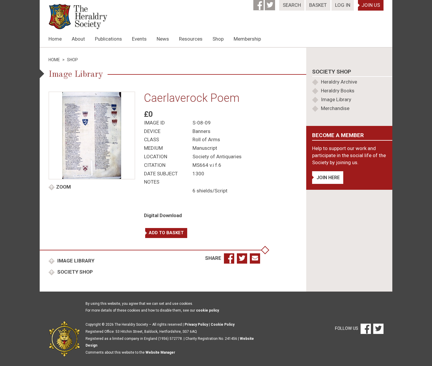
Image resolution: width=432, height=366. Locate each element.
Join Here (328, 177)
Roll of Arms (206, 139)
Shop (218, 39)
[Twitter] (270, 3)
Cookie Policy (223, 324)
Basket (318, 5)
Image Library (75, 261)
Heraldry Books (337, 91)
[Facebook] (259, 3)
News (163, 39)
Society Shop (74, 272)
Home (55, 39)
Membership (247, 39)
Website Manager (160, 352)
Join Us (370, 5)
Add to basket (166, 232)
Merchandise (335, 108)
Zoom (63, 187)
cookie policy (207, 310)
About (78, 39)
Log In (342, 5)
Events (139, 39)
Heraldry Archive (339, 82)
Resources (190, 39)
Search (292, 5)
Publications (108, 39)
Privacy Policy (196, 324)
